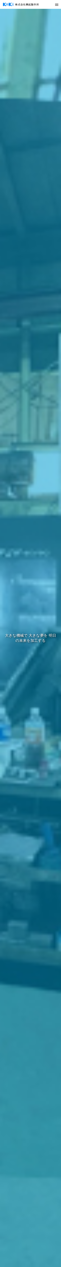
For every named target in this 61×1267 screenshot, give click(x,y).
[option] (30, 638)
